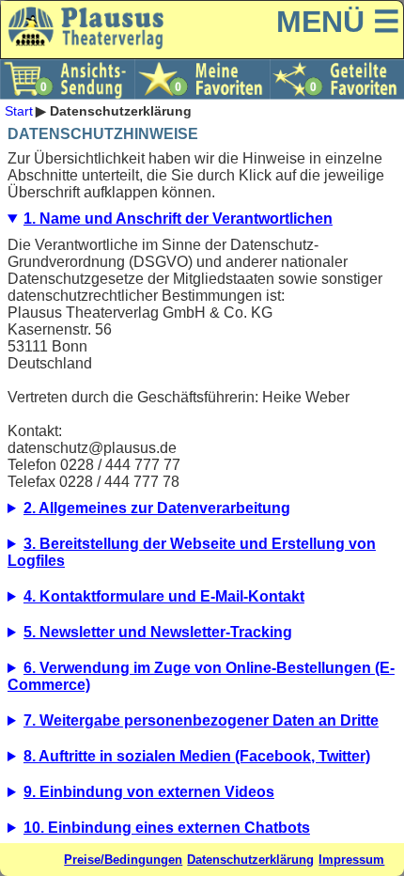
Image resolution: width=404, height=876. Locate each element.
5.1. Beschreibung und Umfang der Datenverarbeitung (202, 637)
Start (19, 110)
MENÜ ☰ (338, 22)
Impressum (351, 860)
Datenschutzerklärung (250, 860)
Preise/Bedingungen (123, 860)
